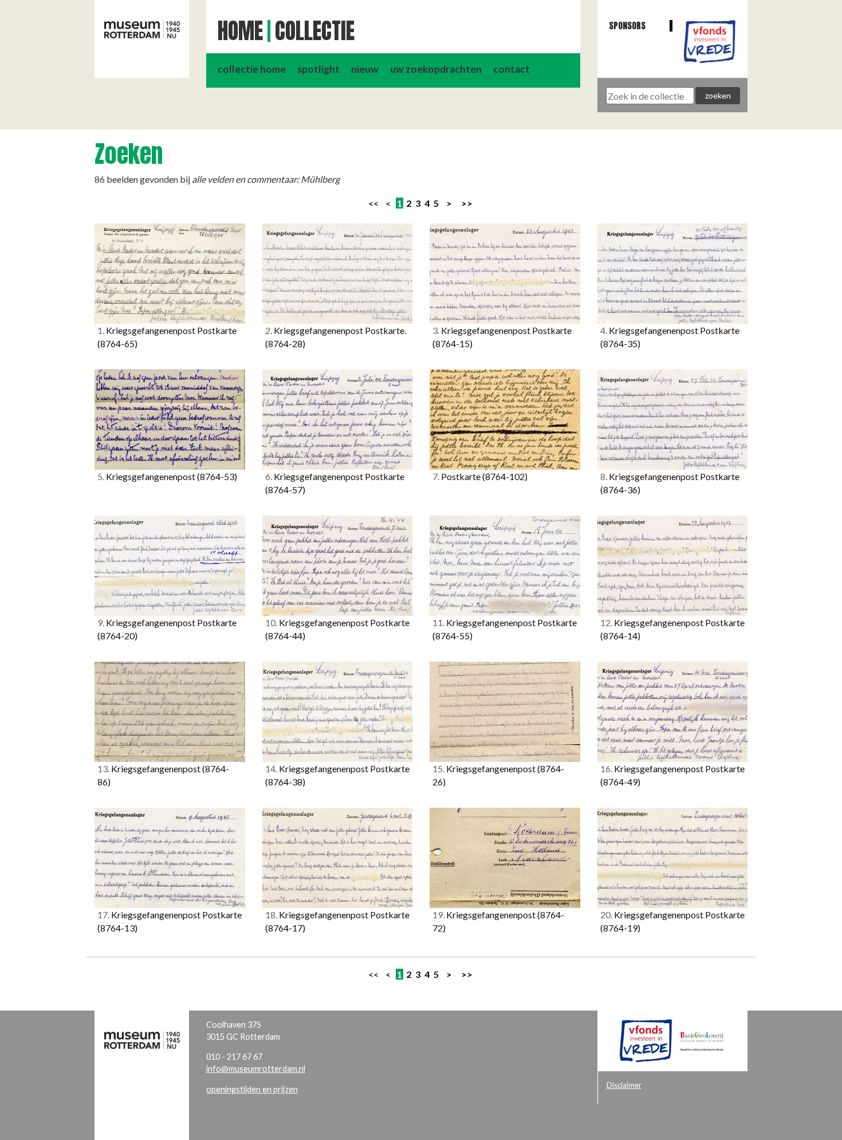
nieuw (365, 69)
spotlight (318, 69)
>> (467, 203)
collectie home (252, 69)
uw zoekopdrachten (436, 69)
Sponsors (627, 25)
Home (240, 31)
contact (511, 69)
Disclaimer (624, 1085)
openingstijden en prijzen (252, 1089)
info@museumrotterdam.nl (255, 1069)
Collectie (315, 31)
